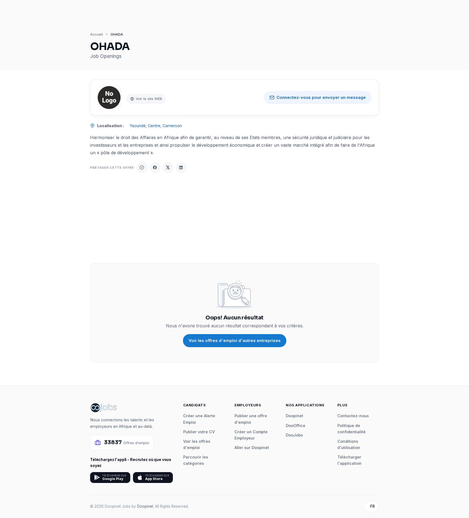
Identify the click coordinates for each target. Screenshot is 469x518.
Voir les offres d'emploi (196, 444)
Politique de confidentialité (351, 428)
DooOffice (295, 425)
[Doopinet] (142, 167)
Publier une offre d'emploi (250, 418)
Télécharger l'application (349, 460)
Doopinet (294, 415)
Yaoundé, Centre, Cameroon (156, 125)
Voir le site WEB (149, 98)
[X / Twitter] (168, 167)
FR (372, 506)
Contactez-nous (353, 415)
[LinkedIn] (181, 167)
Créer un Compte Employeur (251, 434)
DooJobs (294, 435)
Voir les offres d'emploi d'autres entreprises (235, 340)
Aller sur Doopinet (251, 447)
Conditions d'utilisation (348, 444)
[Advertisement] (234, 218)
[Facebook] (155, 167)
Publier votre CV (199, 431)
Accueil (96, 34)
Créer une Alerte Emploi (199, 418)
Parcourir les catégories (195, 460)
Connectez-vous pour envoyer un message (321, 97)
